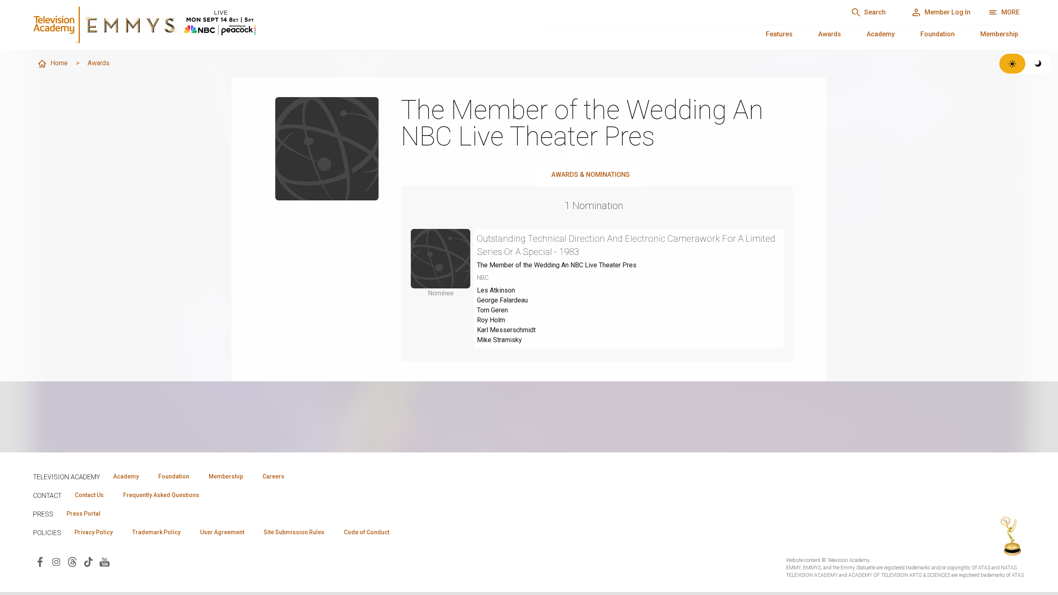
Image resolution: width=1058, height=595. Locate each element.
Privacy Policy (93, 532)
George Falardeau (502, 300)
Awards (829, 34)
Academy (881, 34)
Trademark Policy (156, 532)
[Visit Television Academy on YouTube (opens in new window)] (105, 561)
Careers (273, 476)
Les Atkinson (496, 290)
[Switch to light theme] (1012, 64)
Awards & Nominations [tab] (590, 174)
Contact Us (89, 495)
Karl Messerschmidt (506, 330)
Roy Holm (491, 320)
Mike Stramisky (499, 340)
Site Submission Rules (294, 532)
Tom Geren (492, 310)
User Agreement (222, 532)
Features (779, 34)
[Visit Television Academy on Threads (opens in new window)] (72, 561)
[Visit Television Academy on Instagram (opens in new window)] (56, 561)
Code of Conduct (366, 532)
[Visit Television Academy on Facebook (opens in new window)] (40, 561)
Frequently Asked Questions (161, 495)
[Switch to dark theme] (1038, 64)
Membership (999, 34)
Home (59, 63)
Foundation (937, 34)
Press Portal (83, 513)
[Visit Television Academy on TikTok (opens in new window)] (88, 561)
